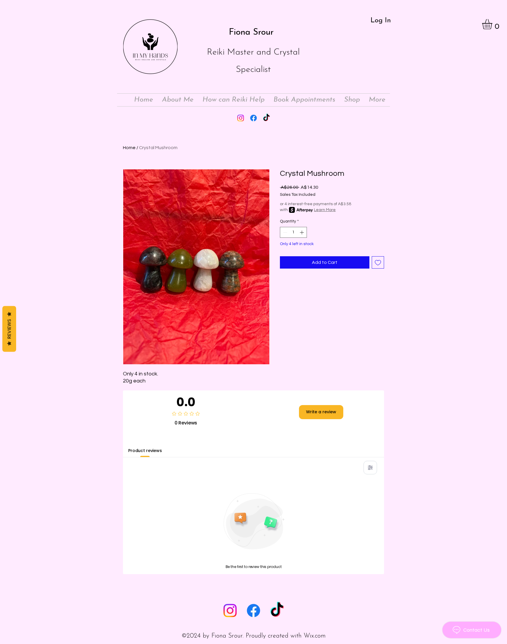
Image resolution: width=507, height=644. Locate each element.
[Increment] (302, 232)
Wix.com (315, 636)
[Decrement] (284, 232)
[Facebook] (253, 118)
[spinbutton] (293, 232)
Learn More (325, 210)
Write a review (321, 412)
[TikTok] (266, 118)
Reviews (9, 329)
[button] (493, 24)
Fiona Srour (251, 32)
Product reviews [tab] (145, 451)
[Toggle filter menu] (370, 467)
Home (129, 147)
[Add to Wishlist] (378, 262)
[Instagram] (240, 118)
